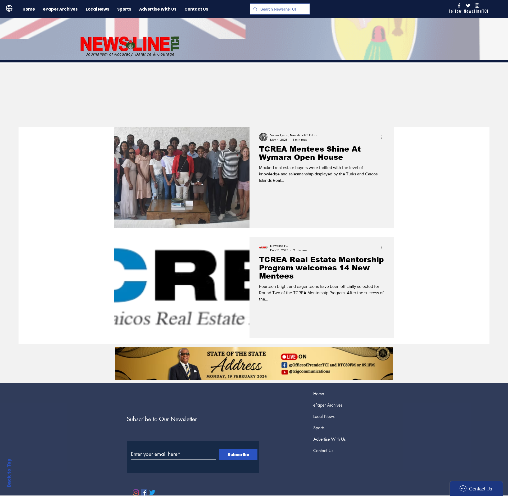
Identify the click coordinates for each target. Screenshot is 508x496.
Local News (323, 416)
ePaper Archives (327, 405)
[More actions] (383, 137)
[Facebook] (144, 492)
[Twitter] (152, 492)
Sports (318, 428)
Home (318, 394)
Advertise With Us (329, 439)
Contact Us (323, 450)
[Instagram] (477, 5)
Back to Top (9, 473)
